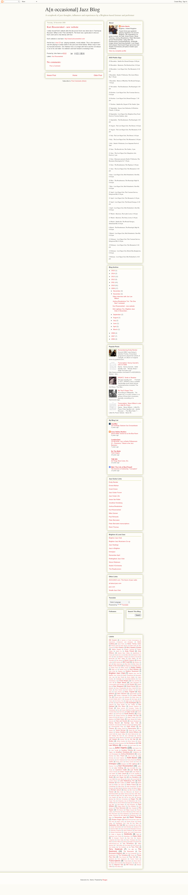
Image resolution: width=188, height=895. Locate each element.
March (115, 329)
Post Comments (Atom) (78, 81)
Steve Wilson (117, 841)
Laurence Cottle (121, 770)
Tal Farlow (127, 845)
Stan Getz (130, 838)
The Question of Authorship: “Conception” (124, 469)
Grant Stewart (131, 719)
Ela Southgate (131, 702)
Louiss (128, 779)
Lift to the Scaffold (134, 773)
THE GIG (114, 459)
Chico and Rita (135, 680)
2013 (113, 276)
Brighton (120, 671)
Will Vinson (130, 864)
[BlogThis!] (77, 53)
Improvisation (132, 728)
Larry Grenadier (131, 768)
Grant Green (113, 489)
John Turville (114, 750)
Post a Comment (55, 66)
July (114, 320)
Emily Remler (113, 482)
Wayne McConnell (116, 862)
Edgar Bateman (120, 702)
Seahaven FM (137, 827)
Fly (118, 710)
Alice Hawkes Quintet (133, 647)
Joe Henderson (131, 743)
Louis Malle (112, 779)
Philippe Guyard (130, 810)
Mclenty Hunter (127, 788)
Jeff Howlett (113, 739)
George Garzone (120, 715)
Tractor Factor (134, 859)
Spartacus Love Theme (115, 836)
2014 (113, 273)
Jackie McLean (121, 730)
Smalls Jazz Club (115, 590)
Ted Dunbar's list (123, 847)
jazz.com (112, 587)
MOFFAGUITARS (113, 793)
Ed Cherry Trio (119, 701)
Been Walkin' (132, 658)
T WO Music (119, 845)
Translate (125, 605)
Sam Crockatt (129, 825)
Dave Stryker (118, 691)
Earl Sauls (134, 699)
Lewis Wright (135, 771)
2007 (113, 336)
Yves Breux (118, 866)
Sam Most (138, 825)
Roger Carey (120, 821)
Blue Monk (128, 664)
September (117, 314)
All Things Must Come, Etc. (120, 461)
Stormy (125, 841)
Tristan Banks (128, 861)
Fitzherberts (112, 710)
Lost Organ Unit (121, 777)
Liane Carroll (122, 773)
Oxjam (128, 802)
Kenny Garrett (129, 761)
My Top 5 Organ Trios (125, 390)
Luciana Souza (113, 780)
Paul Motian (120, 804)
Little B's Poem (123, 775)
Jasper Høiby (121, 734)
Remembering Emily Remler (127, 350)
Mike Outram (113, 513)
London (132, 775)
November (117, 294)
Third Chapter (115, 453)
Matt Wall (118, 788)
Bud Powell (121, 677)
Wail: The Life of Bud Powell (121, 467)
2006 (113, 339)
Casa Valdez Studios (118, 432)
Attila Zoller (128, 655)
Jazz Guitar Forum (115, 492)
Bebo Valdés (121, 658)
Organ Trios (112, 801)
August (115, 317)
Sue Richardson (128, 843)
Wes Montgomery (127, 862)
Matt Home (121, 786)
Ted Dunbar (112, 847)
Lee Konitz (134, 770)
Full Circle (121, 711)
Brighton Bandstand (132, 671)
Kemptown (111, 760)
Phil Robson (120, 810)
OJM (117, 799)
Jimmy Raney (131, 741)
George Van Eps (133, 715)
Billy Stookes (135, 662)
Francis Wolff (125, 710)
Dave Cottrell (132, 688)
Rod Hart (111, 821)
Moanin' (137, 792)
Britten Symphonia (128, 675)
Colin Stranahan (134, 682)
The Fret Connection (131, 853)
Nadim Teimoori (125, 793)
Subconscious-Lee (114, 843)
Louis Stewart (120, 779)
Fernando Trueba (133, 708)
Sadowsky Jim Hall (115, 825)
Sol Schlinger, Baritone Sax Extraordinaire (124, 425)
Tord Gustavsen (122, 859)
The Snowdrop (123, 855)
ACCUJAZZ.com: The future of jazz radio (123, 580)
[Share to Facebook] (81, 53)
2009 (113, 288)
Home (75, 75)
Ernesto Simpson (134, 706)
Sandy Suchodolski (116, 827)
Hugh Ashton (131, 726)
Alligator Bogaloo (116, 649)
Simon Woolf (137, 830)
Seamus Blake (114, 828)
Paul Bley (111, 804)
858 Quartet (113, 640)
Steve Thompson (130, 840)
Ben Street (119, 660)
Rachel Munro (135, 813)
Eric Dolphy (131, 704)
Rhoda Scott (127, 819)
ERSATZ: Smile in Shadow (127, 377)
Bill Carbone (117, 662)
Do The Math (116, 451)
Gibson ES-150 (113, 717)
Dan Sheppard (118, 686)
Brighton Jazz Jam (134, 673)
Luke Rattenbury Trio (127, 781)
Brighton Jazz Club (115, 538)
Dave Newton (119, 690)
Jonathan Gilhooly (127, 750)
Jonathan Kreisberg (115, 503)
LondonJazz (115, 439)
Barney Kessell (135, 656)
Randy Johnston (113, 815)
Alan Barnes (124, 645)
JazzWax (114, 424)
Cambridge (119, 679)
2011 (113, 282)
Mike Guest (132, 790)
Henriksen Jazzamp (114, 724)
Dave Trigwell (129, 691)
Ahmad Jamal (115, 645)
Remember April (114, 555)
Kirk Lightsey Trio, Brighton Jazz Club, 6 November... (124, 310)
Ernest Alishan (114, 485)
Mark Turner (131, 782)
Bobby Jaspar (124, 667)
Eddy (112, 702)
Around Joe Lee (119, 655)
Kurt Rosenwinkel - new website (124, 306)
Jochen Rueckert (119, 743)
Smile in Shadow (116, 834)
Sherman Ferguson (116, 830)
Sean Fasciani (124, 828)
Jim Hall (132, 739)
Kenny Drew (119, 761)
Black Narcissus (118, 664)
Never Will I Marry (136, 793)
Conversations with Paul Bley (116, 684)
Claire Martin (121, 682)
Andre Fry (119, 651)
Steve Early (120, 840)
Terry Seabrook (116, 849)
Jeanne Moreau (119, 737)
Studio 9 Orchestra (115, 565)
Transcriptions (114, 861)
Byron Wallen (131, 677)
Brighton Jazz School (115, 675)
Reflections (133, 815)
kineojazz (112, 552)
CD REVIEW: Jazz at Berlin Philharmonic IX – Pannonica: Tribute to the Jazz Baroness (124, 443)
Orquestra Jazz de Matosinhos (126, 801)
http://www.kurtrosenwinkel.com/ (75, 39)
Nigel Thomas (128, 795)
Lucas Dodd (136, 779)
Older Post (98, 75)
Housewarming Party (117, 726)
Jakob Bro (132, 730)
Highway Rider (137, 724)
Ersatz (111, 708)
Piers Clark (136, 811)
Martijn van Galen (119, 784)
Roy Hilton (136, 823)
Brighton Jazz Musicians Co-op (119, 541)
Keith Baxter (132, 758)
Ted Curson (136, 845)
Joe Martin (124, 745)
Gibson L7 (122, 717)
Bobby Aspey (137, 665)
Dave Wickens (122, 693)
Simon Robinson (114, 562)
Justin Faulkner (120, 758)
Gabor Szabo (131, 712)
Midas (125, 790)
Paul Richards (113, 517)
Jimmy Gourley (121, 741)
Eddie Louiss (129, 701)
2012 (113, 279)
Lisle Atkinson (112, 775)
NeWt (112, 795)
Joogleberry (136, 752)
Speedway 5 (127, 836)
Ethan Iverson (121, 708)
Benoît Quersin (129, 660)
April (115, 326)
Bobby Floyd (114, 667)
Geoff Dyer (119, 713)
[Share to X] (79, 53)
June (115, 323)
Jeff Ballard (136, 737)
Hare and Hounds (121, 721)
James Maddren (120, 732)
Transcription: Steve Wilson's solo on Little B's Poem (129, 404)
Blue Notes (136, 664)
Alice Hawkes (119, 647)
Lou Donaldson (134, 777)
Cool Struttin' (130, 684)
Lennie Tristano (124, 771)
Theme (132, 855)
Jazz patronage (129, 735)
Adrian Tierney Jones (134, 644)
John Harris (125, 26)
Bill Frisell (126, 662)
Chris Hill (111, 682)
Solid (137, 834)
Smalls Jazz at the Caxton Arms (132, 832)
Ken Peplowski (121, 760)
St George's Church (118, 838)
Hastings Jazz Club (131, 723)
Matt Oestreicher (131, 786)
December (117, 291)
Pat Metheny (136, 802)
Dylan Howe (135, 697)
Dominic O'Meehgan (122, 695)
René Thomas (114, 527)
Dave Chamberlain (121, 688)
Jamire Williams (134, 732)
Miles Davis (120, 792)
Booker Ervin (123, 669)
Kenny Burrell (131, 760)
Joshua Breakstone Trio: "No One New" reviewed (124, 302)
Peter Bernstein (114, 520)
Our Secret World (120, 802)
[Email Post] (71, 53)
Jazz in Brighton (114, 548)
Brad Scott (112, 671)
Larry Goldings (118, 768)
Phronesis (117, 811)
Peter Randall (132, 808)
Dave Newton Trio (130, 690)
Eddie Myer (138, 701)
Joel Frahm (133, 745)
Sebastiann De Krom (135, 828)
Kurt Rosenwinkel (57, 56)
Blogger (104, 880)
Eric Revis (121, 706)
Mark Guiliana (121, 782)
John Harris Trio (136, 748)
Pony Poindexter (124, 813)
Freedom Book (113, 711)
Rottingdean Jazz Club (116, 559)
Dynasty (127, 699)
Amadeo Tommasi (129, 649)
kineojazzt (123, 764)
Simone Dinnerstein (116, 832)
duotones (127, 697)
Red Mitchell (124, 815)
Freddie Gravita (135, 710)
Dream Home (118, 697)
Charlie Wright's (124, 681)
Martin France (131, 784)
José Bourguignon (114, 754)
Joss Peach (120, 756)
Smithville (128, 834)
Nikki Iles (121, 797)
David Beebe (133, 693)
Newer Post (51, 75)
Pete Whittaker (132, 806)
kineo (137, 761)
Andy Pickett (129, 651)
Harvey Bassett (114, 723)
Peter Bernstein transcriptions (119, 523)
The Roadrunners (115, 569)
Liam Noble (112, 773)
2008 (113, 333)
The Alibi (131, 849)
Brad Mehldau (134, 669)
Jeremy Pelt (123, 739)
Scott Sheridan (127, 827)
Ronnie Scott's (131, 821)
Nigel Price (119, 795)
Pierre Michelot (127, 811)
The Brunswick (128, 851)
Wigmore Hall (118, 864)
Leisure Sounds (113, 771)
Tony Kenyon (122, 857)
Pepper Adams (121, 806)
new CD (58, 42)
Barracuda (111, 658)
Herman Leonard (126, 724)
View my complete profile (117, 51)
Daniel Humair (131, 686)
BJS (110, 664)
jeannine (128, 737)
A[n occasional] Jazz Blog (72, 9)
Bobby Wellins (136, 667)
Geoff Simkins (129, 713)
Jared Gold (112, 734)
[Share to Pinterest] (83, 53)
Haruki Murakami (134, 721)
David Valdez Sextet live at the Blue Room (124, 433)
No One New (130, 797)
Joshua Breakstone (115, 506)
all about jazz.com (115, 583)
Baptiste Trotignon (124, 656)
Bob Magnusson (127, 665)
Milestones (129, 792)
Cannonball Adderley (130, 679)
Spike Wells (137, 836)
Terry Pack (135, 847)
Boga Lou (114, 669)
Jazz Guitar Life (114, 496)
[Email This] (75, 53)
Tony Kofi (132, 857)
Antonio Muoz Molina (124, 653)
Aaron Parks (121, 643)
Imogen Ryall (121, 728)
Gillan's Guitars (132, 717)
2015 (113, 270)
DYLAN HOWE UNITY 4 (115, 699)
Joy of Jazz (131, 755)
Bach (115, 656)
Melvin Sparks (137, 788)
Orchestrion (125, 799)
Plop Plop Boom (113, 813)
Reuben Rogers (117, 819)
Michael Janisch (116, 790)
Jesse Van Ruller (114, 499)
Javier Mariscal (132, 734)
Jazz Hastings (113, 545)
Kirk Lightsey (133, 764)
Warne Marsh (137, 861)
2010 (113, 285)
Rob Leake (136, 819)
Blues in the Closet (115, 666)
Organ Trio (134, 799)
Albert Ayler (133, 645)
